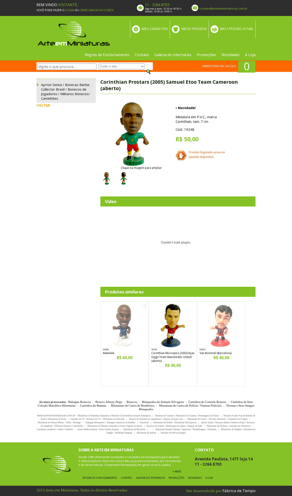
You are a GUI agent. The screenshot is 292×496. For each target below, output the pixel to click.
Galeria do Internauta (172, 54)
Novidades (231, 54)
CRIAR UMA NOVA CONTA (97, 10)
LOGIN (69, 10)
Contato (142, 54)
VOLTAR (43, 105)
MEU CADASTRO (155, 28)
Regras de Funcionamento (107, 54)
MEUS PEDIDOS (194, 28)
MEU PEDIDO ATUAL (236, 28)
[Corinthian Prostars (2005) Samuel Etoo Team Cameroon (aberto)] (132, 134)
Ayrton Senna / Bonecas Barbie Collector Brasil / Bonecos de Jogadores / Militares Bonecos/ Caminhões (65, 91)
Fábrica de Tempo (239, 490)
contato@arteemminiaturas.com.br (223, 8)
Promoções (206, 54)
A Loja (250, 54)
